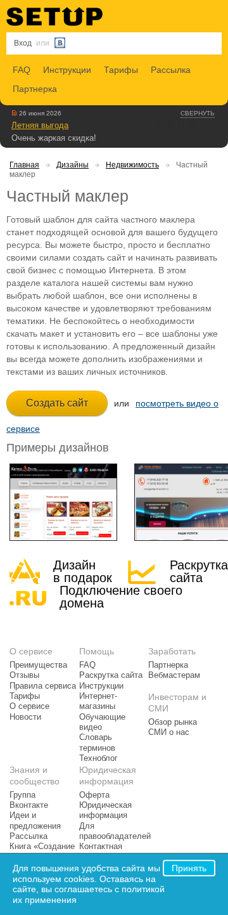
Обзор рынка (172, 722)
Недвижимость (132, 164)
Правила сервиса (43, 686)
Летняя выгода (39, 125)
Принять (189, 868)
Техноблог (98, 758)
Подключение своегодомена (121, 596)
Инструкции (67, 70)
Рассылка (171, 70)
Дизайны (72, 164)
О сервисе (29, 706)
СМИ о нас (168, 732)
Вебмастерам (174, 675)
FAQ (21, 70)
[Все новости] (14, 112)
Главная (24, 164)
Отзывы (24, 675)
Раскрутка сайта (199, 571)
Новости (25, 717)
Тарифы (121, 70)
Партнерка (35, 89)
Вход (23, 43)
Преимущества (38, 665)
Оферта (94, 795)
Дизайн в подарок (82, 571)
